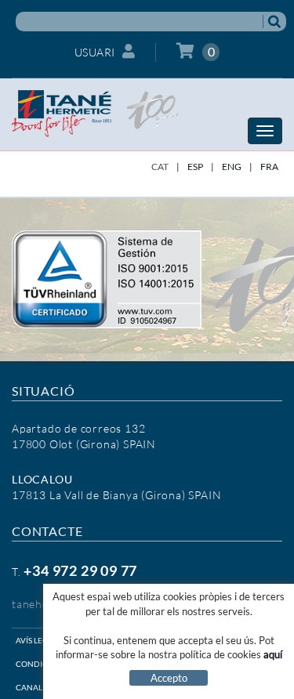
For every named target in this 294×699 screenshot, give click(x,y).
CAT (160, 166)
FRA (269, 166)
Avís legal (36, 640)
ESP (195, 166)
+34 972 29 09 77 (80, 570)
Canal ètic (38, 687)
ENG (231, 166)
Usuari (94, 52)
